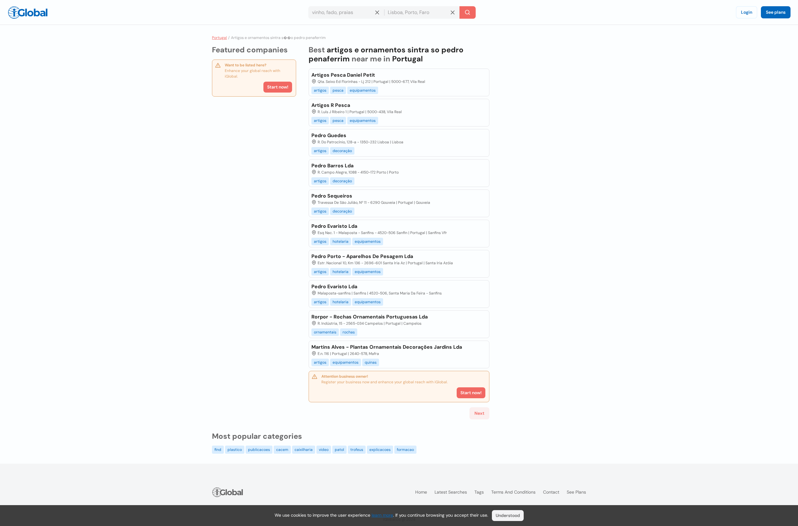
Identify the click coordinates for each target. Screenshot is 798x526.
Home (421, 492)
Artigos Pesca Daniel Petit (343, 75)
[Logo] (27, 12)
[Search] (467, 12)
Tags (479, 492)
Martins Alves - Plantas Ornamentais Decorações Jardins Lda (386, 347)
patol (339, 449)
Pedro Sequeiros (331, 196)
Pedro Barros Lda (332, 165)
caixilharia (304, 449)
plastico (235, 449)
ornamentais (325, 332)
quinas (371, 362)
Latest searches (451, 492)
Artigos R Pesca (330, 105)
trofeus (356, 449)
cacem (282, 449)
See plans (776, 12)
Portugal (219, 37)
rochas (349, 332)
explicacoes (380, 449)
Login (746, 12)
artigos (320, 90)
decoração (342, 150)
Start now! (277, 87)
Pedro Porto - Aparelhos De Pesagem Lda (362, 256)
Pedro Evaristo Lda (334, 226)
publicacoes (259, 449)
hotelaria (341, 241)
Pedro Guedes (328, 135)
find (217, 449)
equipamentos (363, 90)
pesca (338, 90)
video (324, 449)
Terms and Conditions (513, 492)
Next (479, 413)
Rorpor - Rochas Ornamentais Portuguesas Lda (369, 316)
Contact (551, 492)
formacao (405, 449)
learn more (382, 515)
